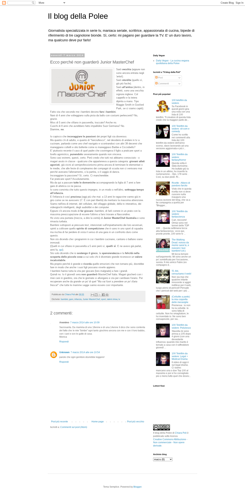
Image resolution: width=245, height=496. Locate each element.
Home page (97, 421)
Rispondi (64, 341)
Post (160, 77)
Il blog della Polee (78, 16)
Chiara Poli (181, 433)
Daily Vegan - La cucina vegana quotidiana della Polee (172, 62)
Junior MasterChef (91, 299)
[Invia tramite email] (92, 295)
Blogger (137, 486)
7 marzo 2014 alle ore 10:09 (85, 322)
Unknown (64, 352)
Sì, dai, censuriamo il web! (181, 272)
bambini (64, 299)
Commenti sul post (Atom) (73, 427)
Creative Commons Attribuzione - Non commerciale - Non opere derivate (170, 442)
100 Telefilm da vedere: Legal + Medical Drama (180, 356)
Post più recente (59, 421)
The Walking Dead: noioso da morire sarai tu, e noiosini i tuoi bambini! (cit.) (180, 245)
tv (119, 299)
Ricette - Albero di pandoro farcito (181, 184)
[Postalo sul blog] (96, 295)
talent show (112, 299)
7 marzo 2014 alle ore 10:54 (85, 352)
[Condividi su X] (100, 295)
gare (71, 299)
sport (103, 299)
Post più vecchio (135, 421)
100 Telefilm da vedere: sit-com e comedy (180, 129)
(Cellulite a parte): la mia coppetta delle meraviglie (181, 299)
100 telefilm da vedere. (179, 101)
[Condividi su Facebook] (103, 295)
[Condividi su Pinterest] (107, 295)
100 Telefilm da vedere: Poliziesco (181, 326)
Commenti (163, 83)
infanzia (78, 299)
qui (60, 249)
